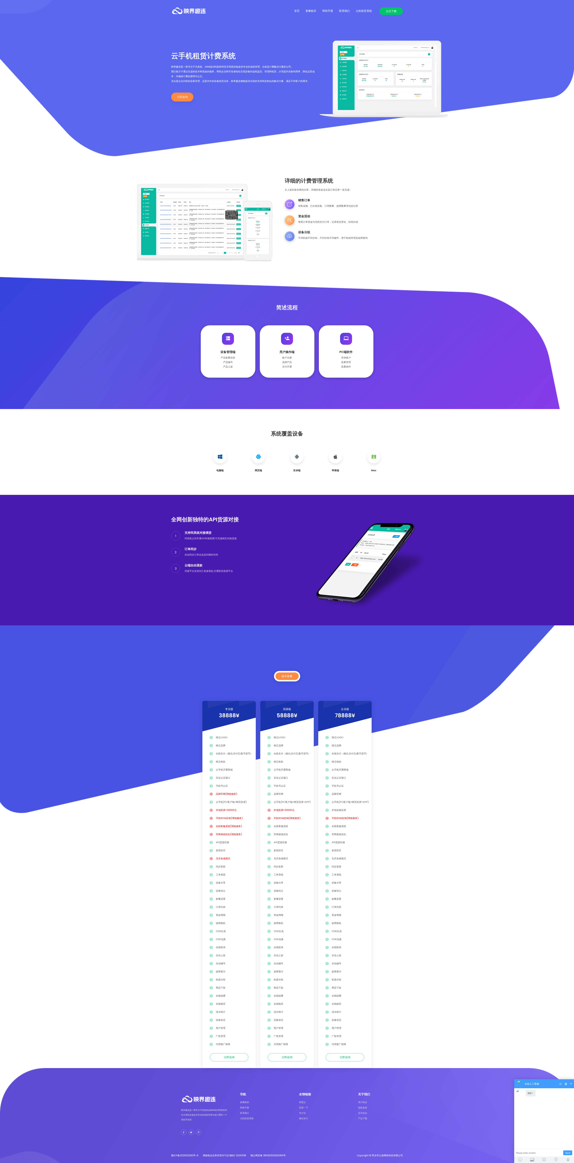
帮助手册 (327, 11)
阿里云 (302, 1102)
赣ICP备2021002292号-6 (184, 1155)
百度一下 (303, 1107)
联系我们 (344, 11)
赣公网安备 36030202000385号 (268, 1155)
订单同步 (191, 549)
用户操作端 (287, 352)
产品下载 (362, 1118)
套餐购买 (311, 11)
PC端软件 (346, 352)
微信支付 (303, 1118)
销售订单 (304, 200)
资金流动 (304, 216)
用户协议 (362, 1102)
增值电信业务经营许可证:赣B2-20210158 (224, 1155)
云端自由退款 (194, 565)
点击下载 (391, 11)
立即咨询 (182, 97)
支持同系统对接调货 (198, 533)
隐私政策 (362, 1107)
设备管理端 (227, 352)
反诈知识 (362, 1113)
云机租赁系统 (364, 11)
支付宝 (302, 1113)
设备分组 (304, 232)
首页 (297, 11)
